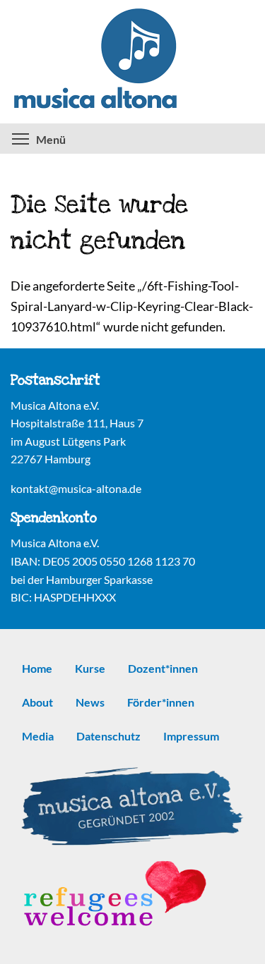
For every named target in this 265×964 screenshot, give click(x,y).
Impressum (191, 736)
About (37, 702)
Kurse (90, 668)
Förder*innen (160, 702)
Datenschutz (108, 736)
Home (37, 668)
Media (38, 736)
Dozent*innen (163, 668)
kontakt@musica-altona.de (76, 488)
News (90, 702)
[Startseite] (132, 61)
